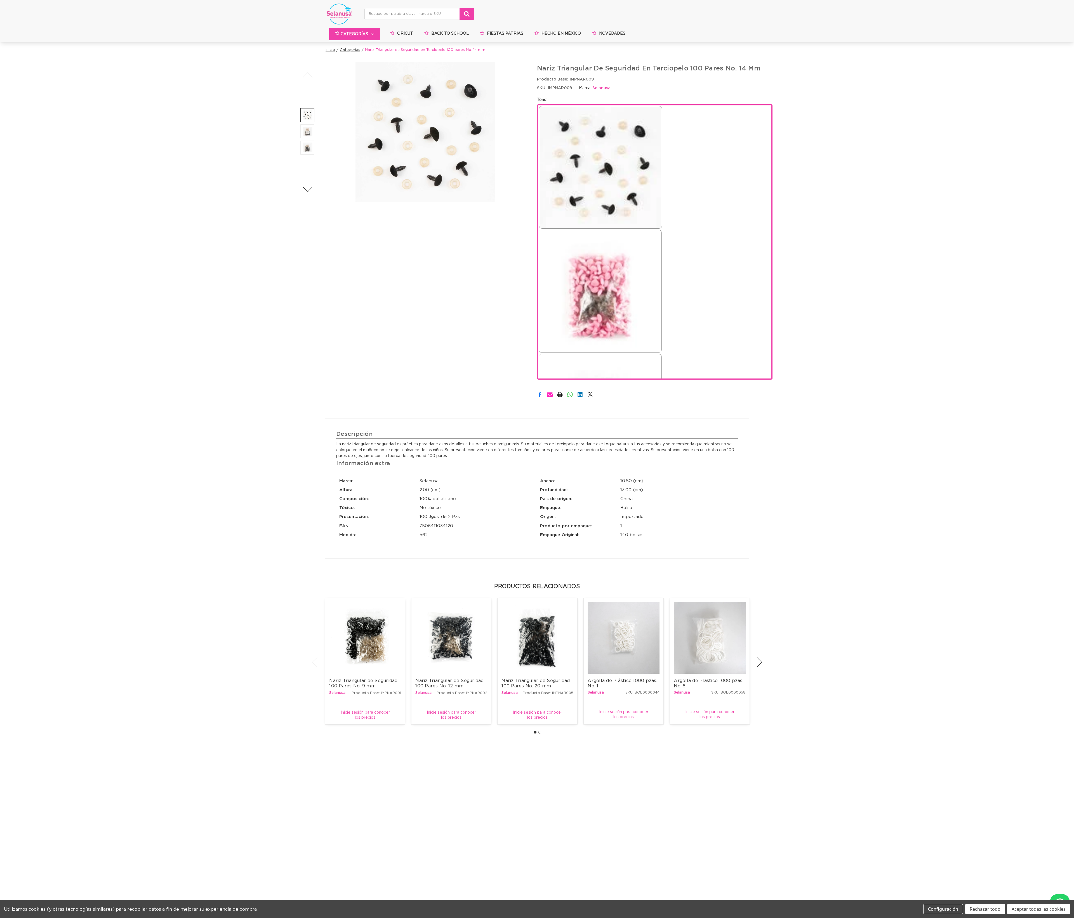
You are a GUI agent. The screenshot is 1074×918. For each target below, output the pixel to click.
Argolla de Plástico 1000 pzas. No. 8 (709, 683)
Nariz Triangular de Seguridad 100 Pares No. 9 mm (364, 683)
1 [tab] (535, 732)
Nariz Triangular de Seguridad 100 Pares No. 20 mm (536, 683)
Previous (307, 75)
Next (307, 189)
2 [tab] (539, 732)
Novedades (612, 34)
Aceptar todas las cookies (1039, 909)
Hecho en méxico (561, 34)
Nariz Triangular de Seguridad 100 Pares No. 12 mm (450, 683)
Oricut (405, 34)
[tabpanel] (365, 661)
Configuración (943, 909)
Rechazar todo (985, 909)
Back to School (450, 34)
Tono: (542, 100)
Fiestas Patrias (505, 34)
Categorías (354, 34)
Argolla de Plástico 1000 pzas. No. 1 (623, 683)
